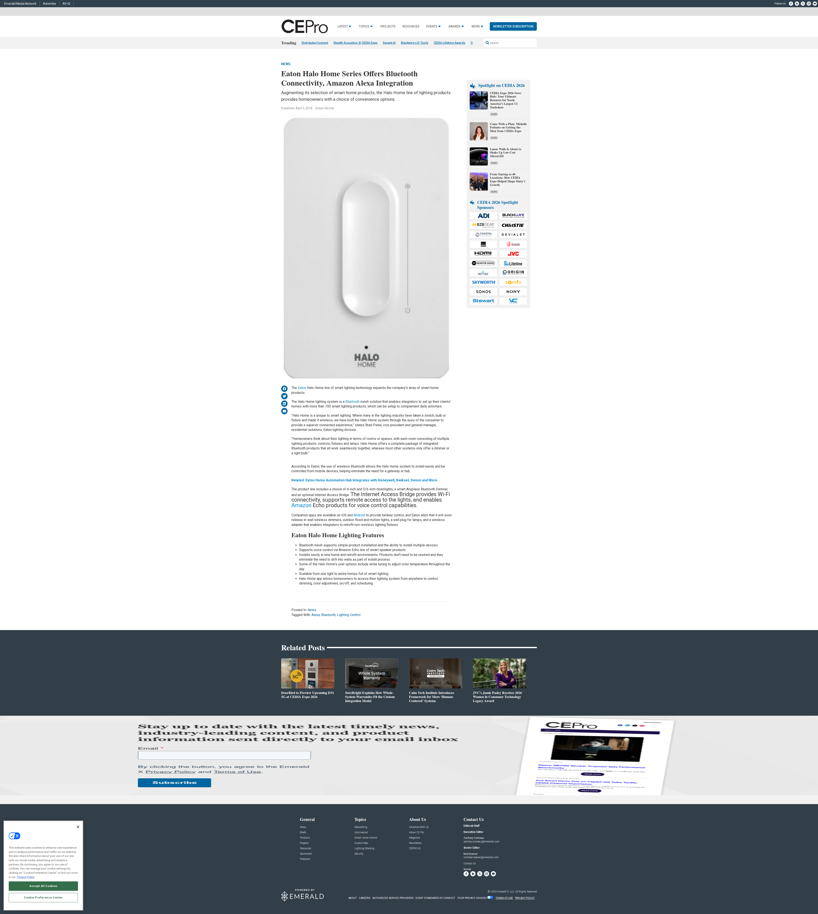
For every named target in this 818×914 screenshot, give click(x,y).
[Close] (78, 827)
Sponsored (306, 853)
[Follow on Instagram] (809, 3)
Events (431, 26)
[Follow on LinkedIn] (797, 3)
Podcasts (305, 859)
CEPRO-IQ (415, 848)
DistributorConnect (315, 43)
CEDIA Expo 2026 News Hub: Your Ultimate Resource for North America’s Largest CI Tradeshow (505, 100)
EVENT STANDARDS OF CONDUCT (435, 898)
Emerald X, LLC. (506, 891)
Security (358, 853)
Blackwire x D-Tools (414, 43)
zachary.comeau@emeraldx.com (482, 841)
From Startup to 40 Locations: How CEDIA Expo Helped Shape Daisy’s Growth (507, 179)
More (476, 26)
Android (360, 515)
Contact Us (470, 863)
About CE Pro (416, 832)
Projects (388, 26)
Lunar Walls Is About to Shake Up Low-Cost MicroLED (505, 152)
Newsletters (415, 843)
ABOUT (352, 898)
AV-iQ (66, 3)
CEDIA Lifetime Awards (449, 43)
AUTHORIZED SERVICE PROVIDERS (392, 898)
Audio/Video (361, 843)
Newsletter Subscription (513, 26)
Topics (364, 26)
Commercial (361, 832)
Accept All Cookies (43, 885)
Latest (343, 26)
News (286, 64)
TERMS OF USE (504, 898)
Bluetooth (352, 402)
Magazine (414, 837)
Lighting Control (348, 615)
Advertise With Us (419, 827)
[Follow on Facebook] (791, 3)
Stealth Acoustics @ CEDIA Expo (355, 43)
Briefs (303, 832)
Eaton (302, 388)
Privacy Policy (26, 876)
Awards (454, 26)
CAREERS (364, 898)
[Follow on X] (803, 3)
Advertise (49, 3)
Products (305, 837)
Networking (360, 827)
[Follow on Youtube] (815, 3)
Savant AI (389, 43)
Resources (410, 26)
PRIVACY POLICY (525, 898)
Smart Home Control (365, 837)
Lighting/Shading (364, 848)
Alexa (315, 615)
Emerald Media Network (20, 3)
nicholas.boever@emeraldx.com (481, 857)
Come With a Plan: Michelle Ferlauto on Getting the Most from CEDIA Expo (508, 127)
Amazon (302, 505)
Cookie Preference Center (43, 897)
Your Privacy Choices (472, 898)
